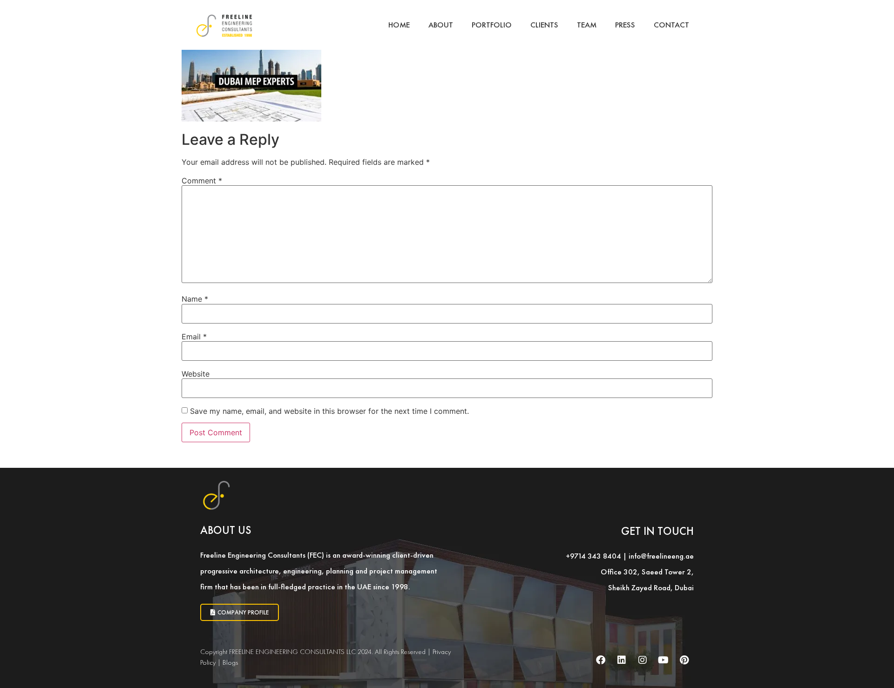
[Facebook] (600, 660)
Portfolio (492, 25)
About (440, 25)
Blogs (230, 662)
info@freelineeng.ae (661, 556)
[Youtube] (663, 660)
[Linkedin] (621, 660)
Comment (202, 180)
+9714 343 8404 (593, 556)
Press (625, 25)
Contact (671, 25)
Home (399, 25)
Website (196, 374)
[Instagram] (642, 660)
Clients (544, 25)
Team (586, 25)
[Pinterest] (684, 660)
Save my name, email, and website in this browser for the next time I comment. (329, 411)
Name (195, 299)
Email (194, 336)
